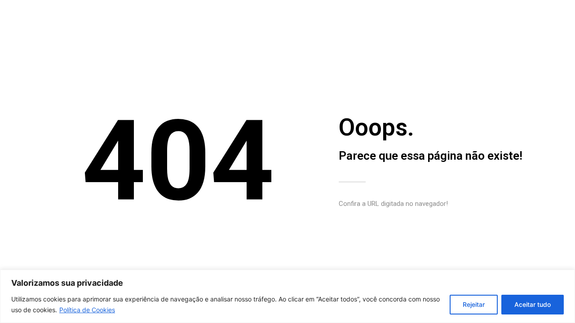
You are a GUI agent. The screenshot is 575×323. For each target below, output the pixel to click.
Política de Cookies (87, 310)
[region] (287, 296)
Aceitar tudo (532, 304)
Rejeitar (474, 304)
